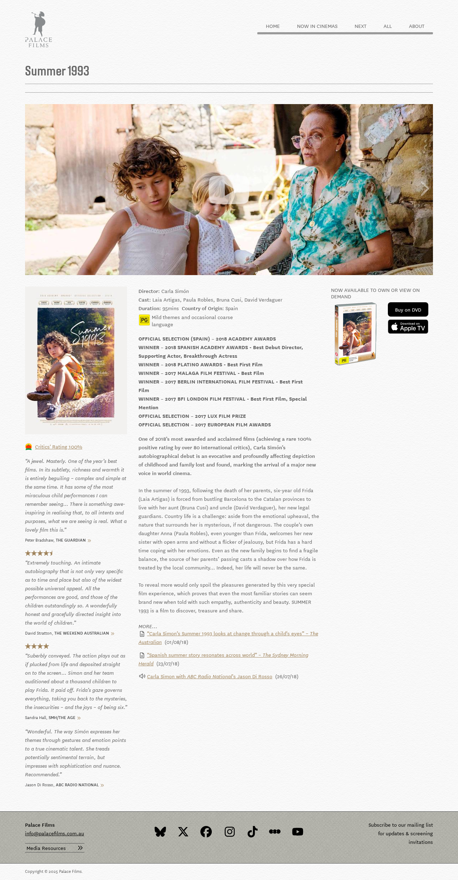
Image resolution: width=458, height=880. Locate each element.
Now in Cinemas (317, 26)
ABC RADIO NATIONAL (77, 784)
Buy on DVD (408, 309)
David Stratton (38, 632)
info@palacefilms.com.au (54, 833)
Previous (33, 189)
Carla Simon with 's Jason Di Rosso (209, 676)
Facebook (206, 831)
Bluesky (160, 831)
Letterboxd (274, 831)
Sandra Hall (35, 716)
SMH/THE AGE (62, 716)
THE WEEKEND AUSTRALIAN (81, 632)
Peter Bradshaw (39, 539)
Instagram (229, 831)
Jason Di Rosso (39, 784)
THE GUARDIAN (71, 539)
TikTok (251, 831)
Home (273, 26)
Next (360, 26)
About (416, 26)
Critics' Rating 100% (58, 446)
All (388, 26)
